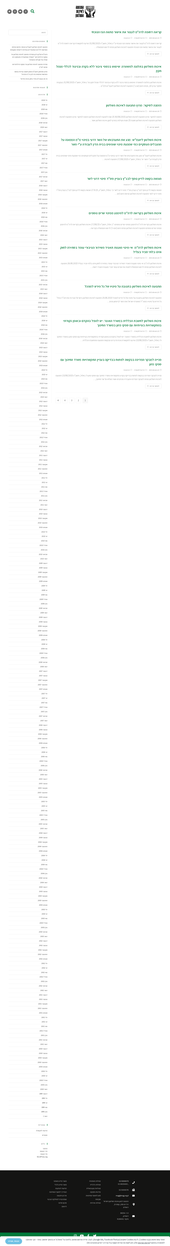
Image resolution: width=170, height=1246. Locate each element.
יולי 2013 (44, 370)
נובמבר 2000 (43, 1053)
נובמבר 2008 (43, 622)
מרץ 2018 (44, 118)
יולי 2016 (44, 208)
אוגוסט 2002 (43, 959)
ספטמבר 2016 (42, 199)
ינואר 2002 (43, 990)
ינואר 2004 (43, 882)
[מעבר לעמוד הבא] (58, 400)
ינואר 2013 (44, 397)
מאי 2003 (44, 918)
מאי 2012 (44, 433)
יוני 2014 (44, 320)
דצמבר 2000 (43, 1049)
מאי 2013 (44, 379)
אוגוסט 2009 (43, 581)
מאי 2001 (44, 1026)
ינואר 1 (45, 1116)
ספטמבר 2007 (42, 685)
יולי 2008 (44, 640)
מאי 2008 (44, 649)
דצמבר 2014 (43, 293)
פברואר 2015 (43, 284)
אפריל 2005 (43, 815)
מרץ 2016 (44, 226)
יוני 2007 (44, 698)
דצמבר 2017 (43, 132)
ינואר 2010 (43, 559)
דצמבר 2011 (43, 455)
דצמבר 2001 (43, 995)
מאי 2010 (44, 541)
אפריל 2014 (43, 329)
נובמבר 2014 (43, 298)
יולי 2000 (44, 1071)
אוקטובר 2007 (42, 680)
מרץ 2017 (44, 172)
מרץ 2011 (44, 496)
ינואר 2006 (43, 775)
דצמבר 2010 (43, 509)
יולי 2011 (44, 478)
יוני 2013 (44, 374)
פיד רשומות (43, 1151)
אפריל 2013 (43, 383)
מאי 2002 (44, 972)
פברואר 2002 (43, 986)
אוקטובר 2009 (42, 572)
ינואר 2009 (43, 613)
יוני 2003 (44, 914)
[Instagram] (15, 11)
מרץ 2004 (44, 873)
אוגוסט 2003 (43, 905)
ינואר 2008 (43, 666)
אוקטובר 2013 (42, 356)
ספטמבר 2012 (42, 415)
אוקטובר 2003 (42, 896)
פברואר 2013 (43, 392)
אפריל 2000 (43, 1080)
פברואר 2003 (43, 932)
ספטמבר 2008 (42, 631)
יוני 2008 (44, 644)
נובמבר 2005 (43, 783)
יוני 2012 (44, 428)
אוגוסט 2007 (43, 689)
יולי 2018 (44, 100)
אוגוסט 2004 (43, 851)
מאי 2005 (44, 810)
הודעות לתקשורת (139, 38)
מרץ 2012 (44, 442)
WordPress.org (42, 1157)
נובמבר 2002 (43, 945)
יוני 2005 (44, 806)
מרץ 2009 (44, 604)
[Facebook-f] (25, 11)
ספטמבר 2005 (42, 792)
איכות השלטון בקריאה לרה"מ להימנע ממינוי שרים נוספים (125, 213)
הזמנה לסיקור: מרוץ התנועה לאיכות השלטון (134, 105)
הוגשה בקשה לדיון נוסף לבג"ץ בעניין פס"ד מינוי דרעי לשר (124, 178)
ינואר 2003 (43, 936)
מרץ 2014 (44, 334)
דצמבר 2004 (43, 833)
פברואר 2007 (43, 716)
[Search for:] (27, 32)
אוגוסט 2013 (43, 365)
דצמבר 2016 (43, 185)
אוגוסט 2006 (43, 743)
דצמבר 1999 (43, 1094)
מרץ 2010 (44, 550)
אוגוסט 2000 (43, 1067)
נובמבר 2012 (43, 406)
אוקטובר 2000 (42, 1058)
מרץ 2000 (44, 1085)
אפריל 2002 (43, 977)
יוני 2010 (44, 536)
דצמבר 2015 (43, 240)
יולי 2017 (44, 154)
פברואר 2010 (43, 554)
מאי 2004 (44, 864)
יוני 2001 (44, 1022)
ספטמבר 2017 (42, 145)
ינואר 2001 (43, 1044)
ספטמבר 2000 (42, 1062)
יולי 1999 (44, 1098)
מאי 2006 (44, 756)
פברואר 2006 (43, 770)
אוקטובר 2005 (42, 788)
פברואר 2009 (43, 608)
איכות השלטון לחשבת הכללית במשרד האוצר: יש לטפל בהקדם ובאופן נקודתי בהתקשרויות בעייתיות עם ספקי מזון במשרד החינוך (112, 323)
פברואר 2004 (43, 878)
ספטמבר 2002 (42, 954)
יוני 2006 (44, 752)
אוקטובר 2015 (42, 248)
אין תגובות (127, 38)
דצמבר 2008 (43, 617)
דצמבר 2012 (43, 401)
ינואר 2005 (43, 828)
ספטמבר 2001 (42, 1008)
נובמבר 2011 (43, 460)
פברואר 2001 (43, 1040)
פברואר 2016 (43, 230)
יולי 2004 (44, 855)
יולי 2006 (44, 748)
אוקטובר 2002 (42, 950)
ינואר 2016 (43, 235)
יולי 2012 (44, 424)
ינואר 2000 (43, 1089)
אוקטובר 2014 (42, 302)
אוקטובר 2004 (42, 842)
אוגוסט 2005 (43, 797)
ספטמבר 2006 (42, 738)
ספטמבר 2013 (42, 361)
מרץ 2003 (44, 927)
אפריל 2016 (43, 222)
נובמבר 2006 (43, 730)
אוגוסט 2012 (43, 419)
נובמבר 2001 (43, 999)
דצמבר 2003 (43, 887)
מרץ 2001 (44, 1035)
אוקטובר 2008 (42, 626)
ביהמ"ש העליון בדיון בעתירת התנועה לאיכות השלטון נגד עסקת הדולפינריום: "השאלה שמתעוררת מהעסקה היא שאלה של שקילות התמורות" (29, 57)
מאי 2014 (44, 325)
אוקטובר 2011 (42, 464)
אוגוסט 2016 (43, 203)
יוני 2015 (44, 267)
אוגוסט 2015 (43, 257)
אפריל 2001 (43, 1031)
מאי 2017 (44, 163)
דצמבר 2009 (43, 563)
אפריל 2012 (43, 437)
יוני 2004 (44, 860)
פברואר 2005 (43, 824)
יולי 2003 (44, 909)
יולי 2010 (44, 532)
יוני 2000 (44, 1076)
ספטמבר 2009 (42, 577)
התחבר (45, 1148)
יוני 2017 (44, 158)
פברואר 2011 (43, 500)
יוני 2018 (44, 105)
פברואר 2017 (43, 177)
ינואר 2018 (43, 127)
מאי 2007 (44, 703)
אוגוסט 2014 (43, 311)
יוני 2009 (44, 590)
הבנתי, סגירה (13, 1241)
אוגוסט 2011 (43, 473)
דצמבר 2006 (43, 725)
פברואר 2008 (43, 662)
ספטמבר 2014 (42, 307)
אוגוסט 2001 (43, 1013)
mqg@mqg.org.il (122, 1195)
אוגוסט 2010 (43, 527)
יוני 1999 (44, 1103)
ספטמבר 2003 (42, 900)
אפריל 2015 (43, 275)
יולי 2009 (44, 586)
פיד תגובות (43, 1154)
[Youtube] (20, 11)
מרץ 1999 (44, 1112)
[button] (32, 11)
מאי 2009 (44, 595)
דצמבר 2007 (43, 671)
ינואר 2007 (43, 721)
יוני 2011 (44, 482)
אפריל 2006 (43, 761)
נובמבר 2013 (43, 352)
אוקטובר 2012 (42, 410)
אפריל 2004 (43, 869)
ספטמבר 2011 (42, 469)
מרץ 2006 (44, 765)
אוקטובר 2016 (42, 195)
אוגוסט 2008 (43, 635)
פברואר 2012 (43, 446)
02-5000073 (124, 1181)
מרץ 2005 (44, 819)
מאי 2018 (44, 109)
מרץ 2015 (44, 280)
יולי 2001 (44, 1017)
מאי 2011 (44, 487)
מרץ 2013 (44, 388)
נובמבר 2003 (43, 891)
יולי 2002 (44, 963)
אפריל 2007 (43, 707)
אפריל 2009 (43, 599)
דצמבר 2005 (43, 779)
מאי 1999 (44, 1107)
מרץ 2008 (44, 658)
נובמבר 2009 (43, 568)
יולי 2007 (44, 694)
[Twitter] (9, 11)
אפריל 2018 (43, 114)
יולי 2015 (44, 262)
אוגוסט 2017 (43, 150)
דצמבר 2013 (43, 347)
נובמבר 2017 (43, 136)
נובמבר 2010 (43, 514)
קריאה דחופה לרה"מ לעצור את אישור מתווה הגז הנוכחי (127, 32)
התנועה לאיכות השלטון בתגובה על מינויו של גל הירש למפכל (123, 286)
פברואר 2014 (43, 338)
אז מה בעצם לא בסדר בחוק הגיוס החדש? (33, 79)
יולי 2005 (44, 801)
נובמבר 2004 (43, 837)
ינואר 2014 (43, 343)
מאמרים (44, 1135)
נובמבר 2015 (43, 244)
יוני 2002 (44, 968)
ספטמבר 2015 (42, 253)
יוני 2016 (44, 213)
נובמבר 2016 (43, 190)
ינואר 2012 (44, 451)
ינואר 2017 (44, 181)
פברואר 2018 (43, 123)
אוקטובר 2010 (42, 518)
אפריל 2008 (43, 653)
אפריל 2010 (43, 545)
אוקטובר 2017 (42, 141)
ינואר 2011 (44, 505)
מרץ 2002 (44, 981)
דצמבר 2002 (43, 941)
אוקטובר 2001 (42, 1004)
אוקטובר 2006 (42, 734)
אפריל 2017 (43, 168)
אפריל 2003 (43, 923)
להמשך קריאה (154, 54)
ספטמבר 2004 (42, 846)
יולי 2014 (44, 316)
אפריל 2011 (43, 491)
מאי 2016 (44, 217)
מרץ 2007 (44, 711)
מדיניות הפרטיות (144, 1242)
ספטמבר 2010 (42, 523)
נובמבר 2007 (43, 676)
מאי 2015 (44, 271)
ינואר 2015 (43, 289)
